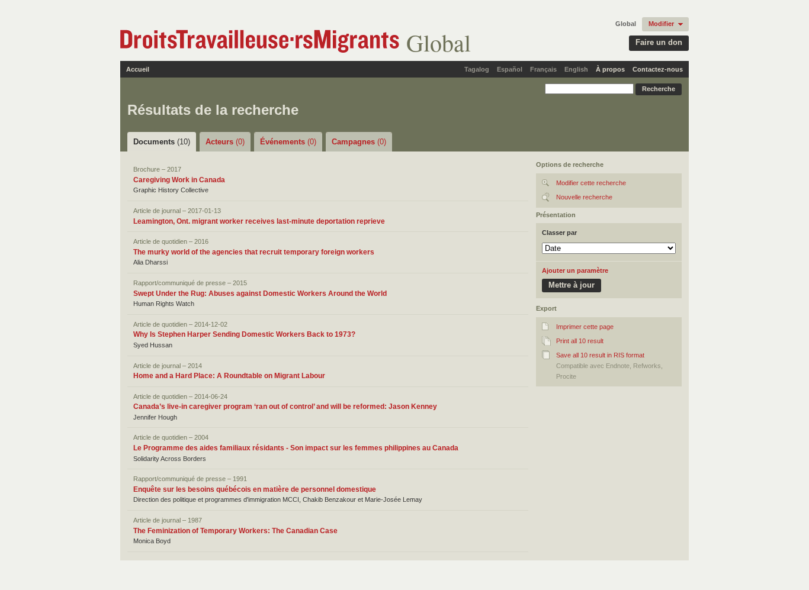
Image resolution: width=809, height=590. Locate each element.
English (576, 69)
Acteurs (225, 141)
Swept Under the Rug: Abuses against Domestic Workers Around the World (260, 293)
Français (543, 69)
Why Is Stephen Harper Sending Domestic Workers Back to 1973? (244, 334)
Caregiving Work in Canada (179, 180)
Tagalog (476, 69)
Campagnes (359, 141)
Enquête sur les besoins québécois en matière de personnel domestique (254, 489)
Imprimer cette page (585, 326)
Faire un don (658, 42)
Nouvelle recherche (584, 197)
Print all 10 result (579, 340)
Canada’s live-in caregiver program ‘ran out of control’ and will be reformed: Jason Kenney (285, 406)
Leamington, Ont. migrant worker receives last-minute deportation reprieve (259, 221)
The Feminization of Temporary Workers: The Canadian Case (235, 531)
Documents (161, 141)
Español (509, 69)
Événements (288, 141)
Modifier (661, 23)
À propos (610, 69)
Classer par (559, 232)
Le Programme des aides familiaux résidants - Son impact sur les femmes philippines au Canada (295, 448)
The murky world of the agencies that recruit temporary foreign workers (253, 252)
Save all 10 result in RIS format (600, 355)
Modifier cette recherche (591, 182)
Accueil (137, 69)
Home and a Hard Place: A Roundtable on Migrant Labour (229, 376)
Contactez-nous (658, 69)
